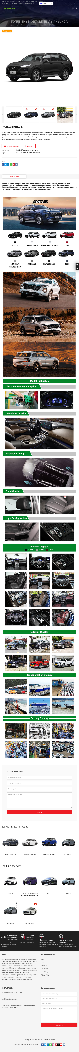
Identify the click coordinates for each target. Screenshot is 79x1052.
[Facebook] (42, 1045)
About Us (44, 965)
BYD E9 (49, 893)
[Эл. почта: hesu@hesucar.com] (77, 268)
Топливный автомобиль (30, 150)
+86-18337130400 (11, 3)
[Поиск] (76, 8)
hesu (24, 3)
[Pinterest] (56, 1045)
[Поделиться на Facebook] (3, 165)
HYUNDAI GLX (68, 854)
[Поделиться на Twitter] (5, 165)
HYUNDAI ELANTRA (30, 854)
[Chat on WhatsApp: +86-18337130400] (77, 265)
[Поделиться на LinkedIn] (8, 165)
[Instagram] (53, 1045)
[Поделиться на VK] (16, 165)
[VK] (64, 1045)
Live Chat (30, 146)
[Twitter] (45, 1045)
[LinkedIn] (47, 1045)
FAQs (42, 962)
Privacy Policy (45, 975)
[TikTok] (58, 1045)
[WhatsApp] (50, 1045)
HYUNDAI (19, 150)
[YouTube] (61, 1045)
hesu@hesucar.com (11, 999)
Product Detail (14, 176)
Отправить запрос (13, 146)
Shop (42, 959)
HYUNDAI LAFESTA (10, 854)
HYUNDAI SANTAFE (34, 153)
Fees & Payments (46, 972)
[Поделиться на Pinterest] (13, 165)
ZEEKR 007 (10, 923)
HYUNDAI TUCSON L (49, 854)
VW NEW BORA (29, 923)
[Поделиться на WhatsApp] (11, 165)
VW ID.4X (68, 893)
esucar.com (38, 1040)
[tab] (14, 176)
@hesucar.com (30, 3)
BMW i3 (10, 893)
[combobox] (46, 3)
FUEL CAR (19, 153)
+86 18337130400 (16, 992)
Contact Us (44, 968)
